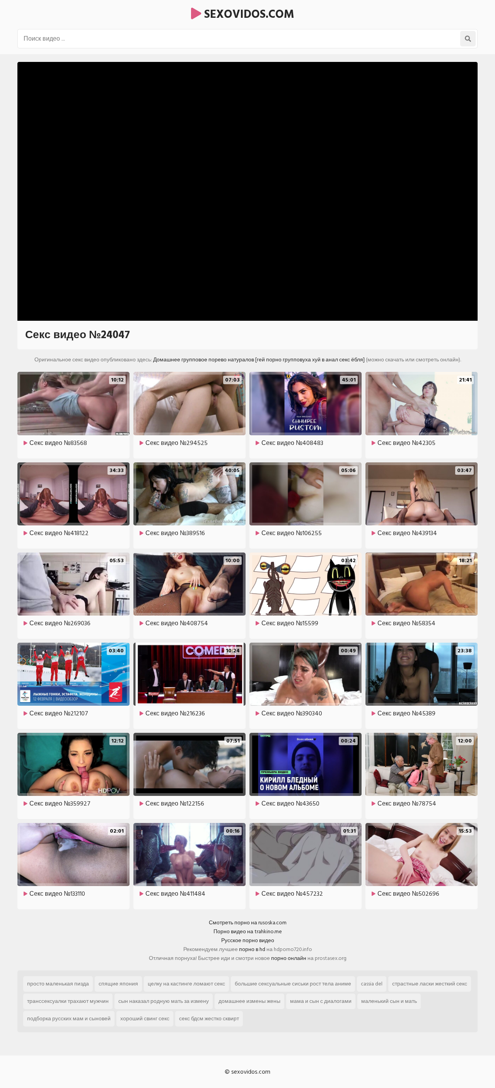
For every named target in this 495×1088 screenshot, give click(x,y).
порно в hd (252, 949)
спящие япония (118, 983)
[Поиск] (468, 38)
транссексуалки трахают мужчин (68, 1001)
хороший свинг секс (144, 1018)
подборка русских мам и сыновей (69, 1018)
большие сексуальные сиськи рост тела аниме (293, 983)
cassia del (371, 983)
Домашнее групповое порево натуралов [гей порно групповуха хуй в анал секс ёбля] (259, 359)
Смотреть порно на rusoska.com (248, 922)
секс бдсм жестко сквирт (209, 1018)
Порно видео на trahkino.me (247, 931)
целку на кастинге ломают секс (186, 983)
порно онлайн (288, 958)
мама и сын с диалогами (321, 1001)
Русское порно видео (247, 940)
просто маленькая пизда (58, 983)
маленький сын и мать (389, 1001)
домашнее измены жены (249, 1001)
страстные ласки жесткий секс (429, 983)
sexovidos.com (247, 14)
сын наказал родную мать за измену (163, 1001)
